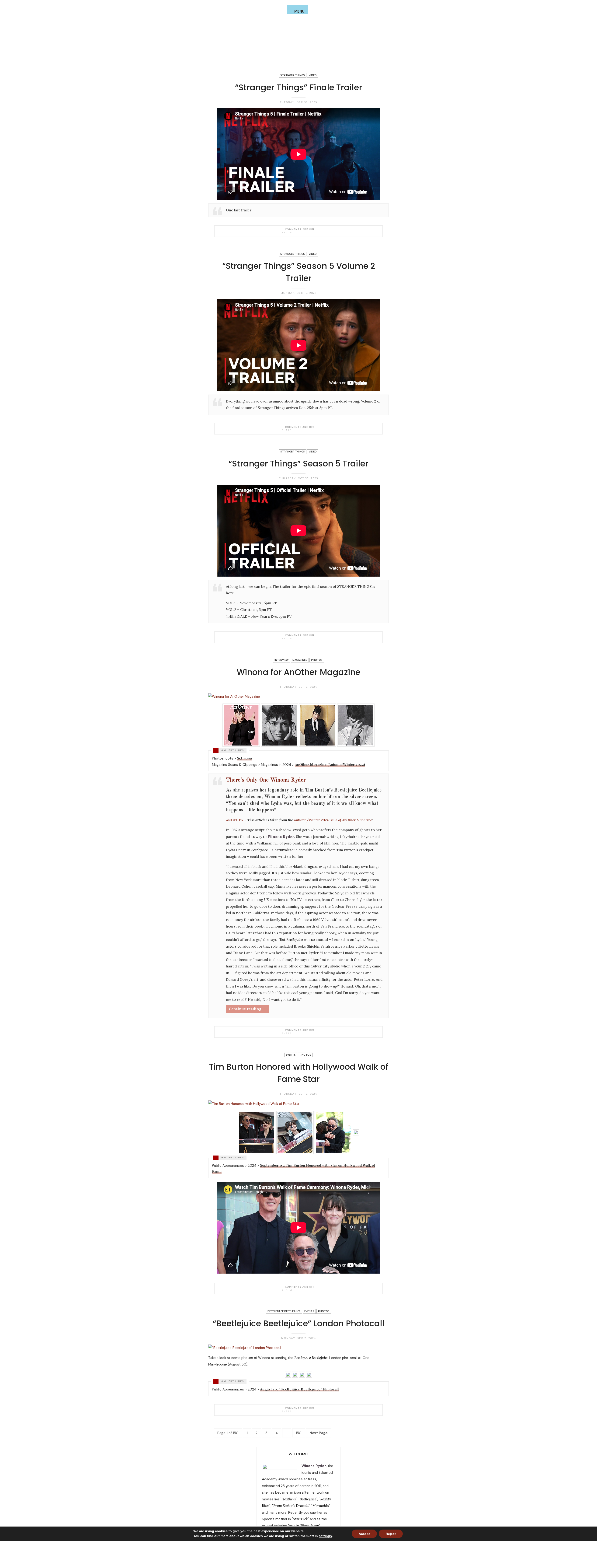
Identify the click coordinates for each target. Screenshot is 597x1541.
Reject (391, 1534)
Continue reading (245, 1009)
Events (291, 1054)
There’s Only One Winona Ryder (266, 780)
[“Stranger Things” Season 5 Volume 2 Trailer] (295, 430)
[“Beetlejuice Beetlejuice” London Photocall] (295, 1411)
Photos (317, 660)
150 (299, 1433)
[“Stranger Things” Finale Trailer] (295, 232)
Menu (299, 11)
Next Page (318, 1433)
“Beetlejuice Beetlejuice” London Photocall (299, 1323)
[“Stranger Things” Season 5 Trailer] (295, 638)
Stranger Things (292, 75)
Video (313, 75)
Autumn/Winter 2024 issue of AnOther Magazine (333, 820)
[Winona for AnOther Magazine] (295, 1033)
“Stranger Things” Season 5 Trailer (298, 463)
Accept (364, 1534)
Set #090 (244, 758)
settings (325, 1536)
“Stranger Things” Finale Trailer (298, 87)
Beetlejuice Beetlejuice (283, 1311)
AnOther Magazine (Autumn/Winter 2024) (330, 764)
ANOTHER (234, 820)
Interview (281, 660)
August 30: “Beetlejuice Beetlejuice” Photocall (299, 1389)
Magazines (299, 660)
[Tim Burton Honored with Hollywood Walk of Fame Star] (295, 1290)
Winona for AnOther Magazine (298, 672)
